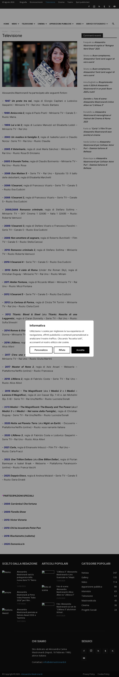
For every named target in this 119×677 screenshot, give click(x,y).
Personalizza (41, 350)
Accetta (80, 350)
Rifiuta (62, 350)
